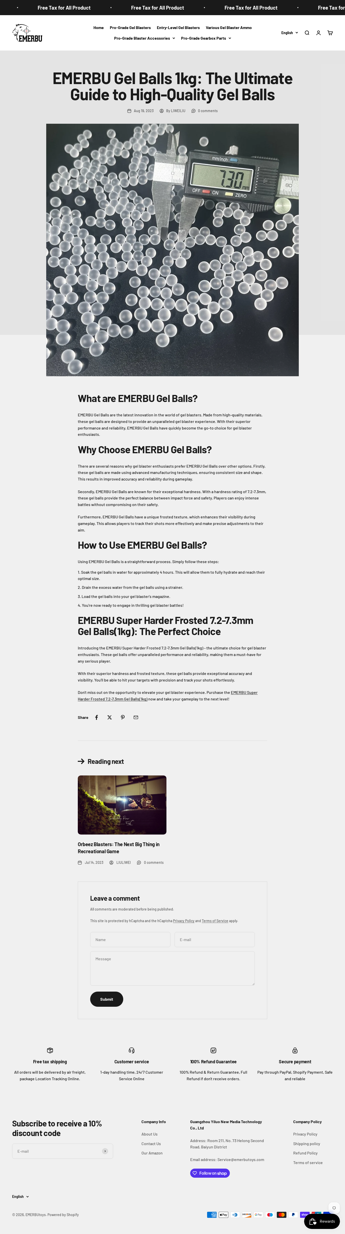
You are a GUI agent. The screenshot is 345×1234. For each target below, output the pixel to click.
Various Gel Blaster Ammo (229, 27)
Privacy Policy (183, 921)
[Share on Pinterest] (123, 717)
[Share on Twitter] (110, 717)
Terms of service (308, 1162)
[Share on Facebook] (96, 717)
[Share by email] (136, 717)
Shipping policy (306, 1143)
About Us (149, 1133)
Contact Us (151, 1143)
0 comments (208, 111)
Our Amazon (152, 1152)
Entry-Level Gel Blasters (178, 27)
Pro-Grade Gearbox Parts (203, 38)
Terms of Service (215, 921)
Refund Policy (305, 1152)
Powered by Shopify (63, 1215)
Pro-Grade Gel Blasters (130, 27)
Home (98, 27)
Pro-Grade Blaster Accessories (142, 38)
